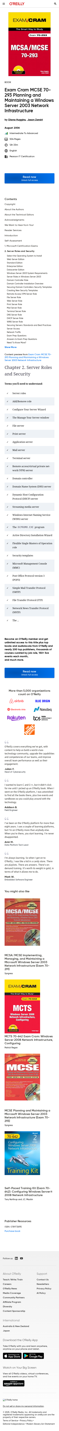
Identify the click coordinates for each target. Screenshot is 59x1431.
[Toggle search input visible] (55, 3)
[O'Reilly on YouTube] (21, 1258)
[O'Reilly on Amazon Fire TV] (13, 1385)
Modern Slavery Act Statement (40, 1424)
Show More (10, 347)
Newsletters (43, 1284)
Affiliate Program (12, 1302)
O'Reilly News (10, 1288)
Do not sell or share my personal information (23, 1406)
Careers (7, 1284)
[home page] (16, 3)
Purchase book (12, 1231)
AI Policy (41, 1293)
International (11, 1320)
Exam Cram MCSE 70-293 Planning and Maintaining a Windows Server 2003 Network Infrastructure (28, 357)
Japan (6, 1330)
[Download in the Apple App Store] (12, 1358)
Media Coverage (12, 1293)
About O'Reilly (12, 1273)
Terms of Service (10, 1420)
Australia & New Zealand (16, 1326)
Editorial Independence (13, 1424)
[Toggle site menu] (3, 3)
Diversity (7, 1306)
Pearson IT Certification (22, 156)
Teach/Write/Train (13, 1279)
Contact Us (43, 1279)
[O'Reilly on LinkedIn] (16, 1258)
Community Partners (13, 1297)
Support (42, 1273)
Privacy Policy (44, 1288)
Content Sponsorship (14, 1311)
